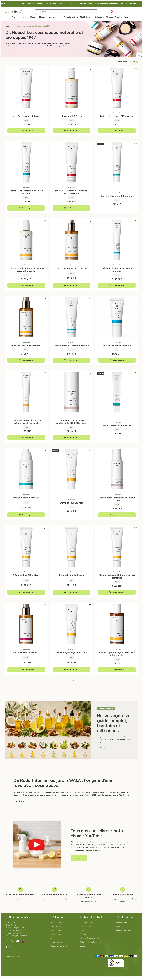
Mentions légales (122, 922)
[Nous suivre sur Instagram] (12, 941)
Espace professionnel (59, 946)
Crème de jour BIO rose (71, 502)
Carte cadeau (56, 930)
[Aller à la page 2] (77, 681)
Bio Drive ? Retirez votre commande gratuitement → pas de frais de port (100, 3)
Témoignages (56, 934)
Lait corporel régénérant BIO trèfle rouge (117, 499)
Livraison (83, 930)
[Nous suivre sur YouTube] (17, 941)
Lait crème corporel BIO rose (26, 116)
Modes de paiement (87, 926)
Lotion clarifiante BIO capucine (71, 268)
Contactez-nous (86, 922)
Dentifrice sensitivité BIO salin (117, 425)
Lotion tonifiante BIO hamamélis (26, 345)
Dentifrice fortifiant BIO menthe (117, 196)
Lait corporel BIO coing (71, 116)
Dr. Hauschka (26, 113)
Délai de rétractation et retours (92, 942)
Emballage (84, 934)
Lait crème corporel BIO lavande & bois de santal (71, 192)
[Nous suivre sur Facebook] (7, 941)
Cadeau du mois (57, 942)
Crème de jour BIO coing (71, 575)
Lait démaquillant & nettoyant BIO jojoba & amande (26, 269)
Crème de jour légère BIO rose (71, 652)
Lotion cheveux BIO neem (26, 652)
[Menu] (123, 960)
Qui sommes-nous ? (58, 922)
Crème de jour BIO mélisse (26, 575)
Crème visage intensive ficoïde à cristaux (26, 192)
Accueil (8, 26)
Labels (82, 946)
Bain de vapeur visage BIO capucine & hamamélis (116, 653)
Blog (53, 938)
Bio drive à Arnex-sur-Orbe (90, 938)
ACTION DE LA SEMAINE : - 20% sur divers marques (35, 3)
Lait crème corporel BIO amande (117, 116)
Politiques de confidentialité (126, 930)
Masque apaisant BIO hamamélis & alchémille (117, 576)
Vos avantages (56, 926)
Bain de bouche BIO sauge (26, 497)
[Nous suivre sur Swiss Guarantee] (23, 941)
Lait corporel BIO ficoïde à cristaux (71, 345)
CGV (118, 926)
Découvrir (78, 858)
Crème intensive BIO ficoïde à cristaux (117, 269)
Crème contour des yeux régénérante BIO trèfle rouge (71, 421)
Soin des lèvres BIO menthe (117, 345)
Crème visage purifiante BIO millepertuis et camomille (26, 421)
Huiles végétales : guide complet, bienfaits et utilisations (115, 723)
